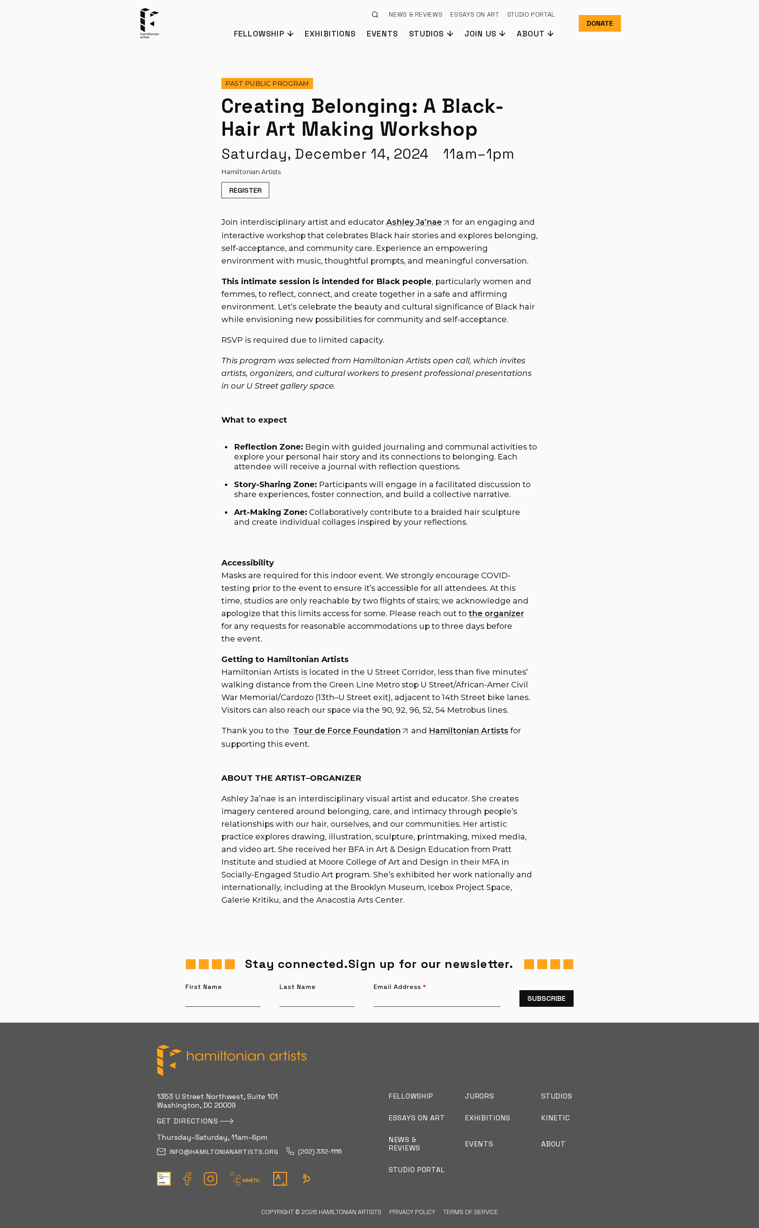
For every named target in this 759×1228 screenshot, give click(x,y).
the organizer (496, 613)
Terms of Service (470, 1212)
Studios (556, 1096)
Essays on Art (474, 14)
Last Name (297, 987)
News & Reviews (415, 14)
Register (245, 190)
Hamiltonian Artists (468, 730)
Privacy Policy (412, 1212)
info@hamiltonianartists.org (224, 1152)
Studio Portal (531, 14)
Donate (600, 23)
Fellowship (411, 1096)
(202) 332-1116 (320, 1152)
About (553, 1143)
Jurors (479, 1096)
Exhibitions (330, 33)
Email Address (400, 987)
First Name (203, 987)
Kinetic (555, 1117)
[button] (263, 33)
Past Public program (267, 83)
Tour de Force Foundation (347, 730)
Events (382, 33)
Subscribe (546, 998)
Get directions (187, 1121)
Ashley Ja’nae (414, 222)
